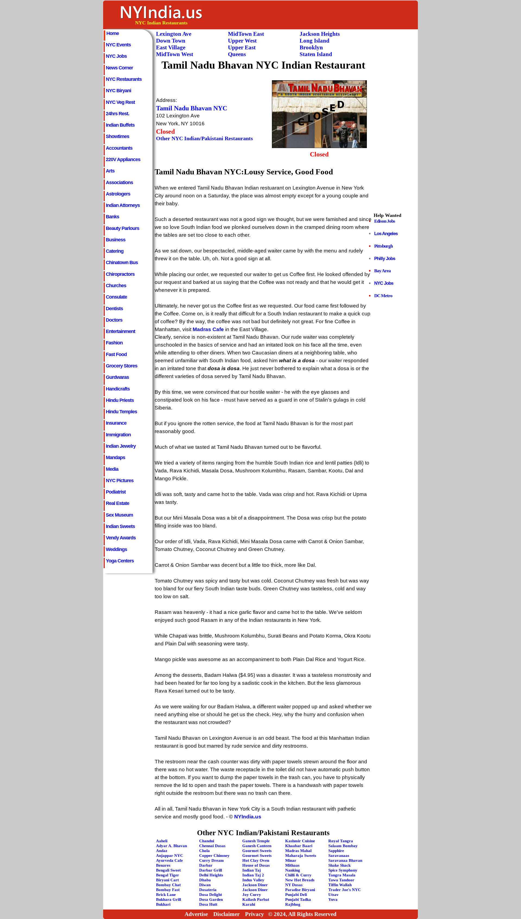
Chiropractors (120, 274)
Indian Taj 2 (253, 875)
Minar (290, 860)
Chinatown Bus (122, 262)
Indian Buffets (120, 125)
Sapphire (336, 850)
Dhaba (205, 880)
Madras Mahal (298, 850)
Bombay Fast (168, 889)
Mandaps (115, 457)
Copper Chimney (214, 855)
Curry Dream (211, 860)
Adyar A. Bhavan (171, 845)
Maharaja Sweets (300, 855)
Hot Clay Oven (255, 860)
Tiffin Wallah (340, 884)
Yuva (333, 899)
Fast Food (116, 354)
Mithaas (292, 865)
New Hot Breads (299, 880)
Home (112, 33)
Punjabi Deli (296, 894)
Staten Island (316, 54)
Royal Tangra (340, 840)
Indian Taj (251, 870)
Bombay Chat (168, 884)
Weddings (116, 549)
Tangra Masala (341, 875)
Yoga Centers (120, 560)
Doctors (114, 320)
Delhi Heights (211, 875)
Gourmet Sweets (257, 850)
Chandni (206, 840)
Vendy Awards (121, 537)
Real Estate (117, 503)
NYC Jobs (116, 56)
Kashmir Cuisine (300, 840)
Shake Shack (339, 865)
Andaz (161, 850)
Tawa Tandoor (341, 880)
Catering (114, 251)
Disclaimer (226, 914)
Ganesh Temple (256, 840)
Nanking (292, 870)
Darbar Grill (210, 870)
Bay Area (382, 270)
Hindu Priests (120, 400)
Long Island (314, 40)
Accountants (119, 148)
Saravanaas (338, 855)
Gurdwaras (117, 377)
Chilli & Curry (298, 875)
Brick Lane (166, 894)
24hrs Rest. (117, 113)
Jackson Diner (255, 884)
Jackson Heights (320, 34)
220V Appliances (123, 159)
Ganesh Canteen (256, 845)
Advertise (196, 914)
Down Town (170, 40)
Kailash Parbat (255, 899)
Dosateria (208, 889)
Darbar (205, 865)
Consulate (116, 297)
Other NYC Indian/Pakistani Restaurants (204, 138)
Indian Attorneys (123, 205)
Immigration (118, 434)
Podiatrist (116, 492)
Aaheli (161, 840)
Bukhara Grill (168, 899)
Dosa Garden (211, 899)
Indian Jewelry (121, 446)
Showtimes (117, 136)
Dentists (114, 308)
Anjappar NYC (169, 855)
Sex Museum (119, 515)
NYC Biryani (118, 90)
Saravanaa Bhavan (345, 860)
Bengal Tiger (167, 875)
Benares (163, 865)
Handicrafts (118, 389)
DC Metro (383, 295)
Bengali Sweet (168, 870)
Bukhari (163, 904)
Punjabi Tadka (298, 899)
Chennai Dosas (212, 845)
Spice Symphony (342, 870)
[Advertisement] (318, 14)
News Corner (119, 68)
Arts (110, 171)
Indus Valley (253, 880)
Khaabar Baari (298, 845)
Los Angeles (386, 233)
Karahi (248, 904)
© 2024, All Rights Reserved (302, 914)
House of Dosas (256, 865)
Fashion (114, 342)
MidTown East (246, 34)
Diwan (205, 884)
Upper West (242, 40)
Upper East (242, 47)
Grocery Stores (121, 366)
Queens (237, 54)
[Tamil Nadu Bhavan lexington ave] (319, 146)
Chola (204, 850)
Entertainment (120, 331)
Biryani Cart (167, 880)
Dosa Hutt (208, 904)
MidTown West (174, 54)
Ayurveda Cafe (169, 860)
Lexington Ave (173, 34)
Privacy (254, 914)
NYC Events (118, 44)
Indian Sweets (120, 526)
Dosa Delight (210, 894)
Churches (116, 285)
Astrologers (118, 194)
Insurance (116, 423)
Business (115, 239)
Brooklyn (311, 47)
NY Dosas (294, 884)
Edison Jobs (384, 221)
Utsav (333, 894)
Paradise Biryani (300, 889)
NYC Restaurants (124, 79)
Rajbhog (292, 904)
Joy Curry (251, 894)
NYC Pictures (120, 480)
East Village (170, 47)
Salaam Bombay (343, 845)
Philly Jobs (384, 258)
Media (112, 469)
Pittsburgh (383, 246)
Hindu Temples (121, 411)
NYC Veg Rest (120, 102)
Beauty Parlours (122, 228)
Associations (119, 182)
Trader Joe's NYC (344, 889)
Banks (112, 216)
